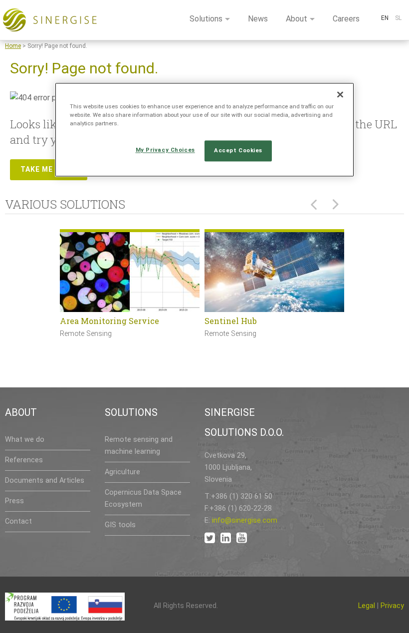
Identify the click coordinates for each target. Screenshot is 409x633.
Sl (398, 17)
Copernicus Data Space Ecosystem (143, 498)
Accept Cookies (238, 150)
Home (13, 45)
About (296, 18)
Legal (366, 606)
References (24, 460)
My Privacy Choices (165, 150)
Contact (18, 521)
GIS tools (120, 525)
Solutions (206, 18)
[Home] (50, 19)
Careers (346, 18)
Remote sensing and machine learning (139, 445)
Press (14, 501)
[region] (204, 130)
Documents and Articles (44, 480)
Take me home (48, 169)
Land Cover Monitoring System (151, 321)
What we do (24, 439)
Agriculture (122, 472)
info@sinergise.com (244, 520)
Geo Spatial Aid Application (289, 321)
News (258, 18)
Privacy (392, 606)
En (385, 17)
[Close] (340, 95)
